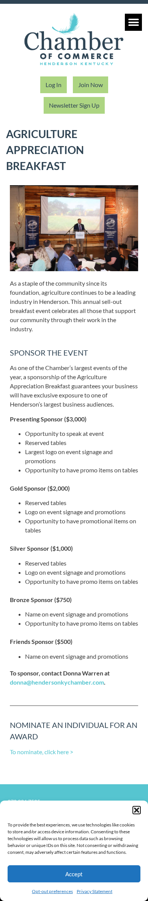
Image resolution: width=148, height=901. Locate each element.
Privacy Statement (94, 891)
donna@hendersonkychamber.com (57, 682)
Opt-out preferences (52, 891)
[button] (136, 810)
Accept (74, 874)
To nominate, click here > (41, 751)
